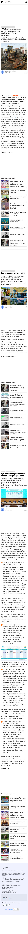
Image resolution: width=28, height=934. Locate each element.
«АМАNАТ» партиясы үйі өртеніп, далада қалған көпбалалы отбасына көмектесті (11, 32)
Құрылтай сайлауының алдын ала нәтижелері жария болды (13, 475)
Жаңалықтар (3, 26)
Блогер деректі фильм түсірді (13, 273)
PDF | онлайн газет (7, 898)
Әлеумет (13, 26)
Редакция (5, 897)
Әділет (9, 26)
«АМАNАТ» (15, 96)
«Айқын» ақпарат (9, 306)
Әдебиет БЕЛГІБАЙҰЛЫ (10, 71)
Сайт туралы (5, 895)
